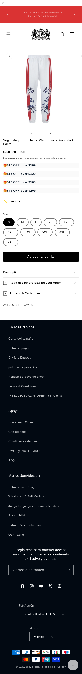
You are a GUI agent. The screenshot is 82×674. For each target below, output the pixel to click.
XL (50, 222)
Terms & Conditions (22, 386)
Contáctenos (17, 431)
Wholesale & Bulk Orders (26, 496)
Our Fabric (16, 534)
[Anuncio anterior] (7, 14)
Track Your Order (20, 422)
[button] (8, 34)
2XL (66, 222)
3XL (11, 232)
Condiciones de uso (22, 441)
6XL (62, 232)
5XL (45, 232)
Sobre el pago (18, 348)
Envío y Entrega (20, 357)
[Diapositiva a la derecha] (50, 133)
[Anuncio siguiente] (74, 14)
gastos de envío (17, 158)
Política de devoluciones (26, 376)
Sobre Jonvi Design (22, 487)
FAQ (11, 460)
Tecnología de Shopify (53, 667)
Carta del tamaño (21, 338)
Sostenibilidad (18, 515)
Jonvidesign (33, 667)
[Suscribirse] (68, 570)
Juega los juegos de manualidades (33, 506)
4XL (28, 232)
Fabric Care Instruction (25, 525)
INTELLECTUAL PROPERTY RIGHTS (35, 395)
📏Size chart (12, 201)
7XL (11, 242)
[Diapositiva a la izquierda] (31, 133)
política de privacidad (23, 367)
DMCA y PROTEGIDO (24, 451)
